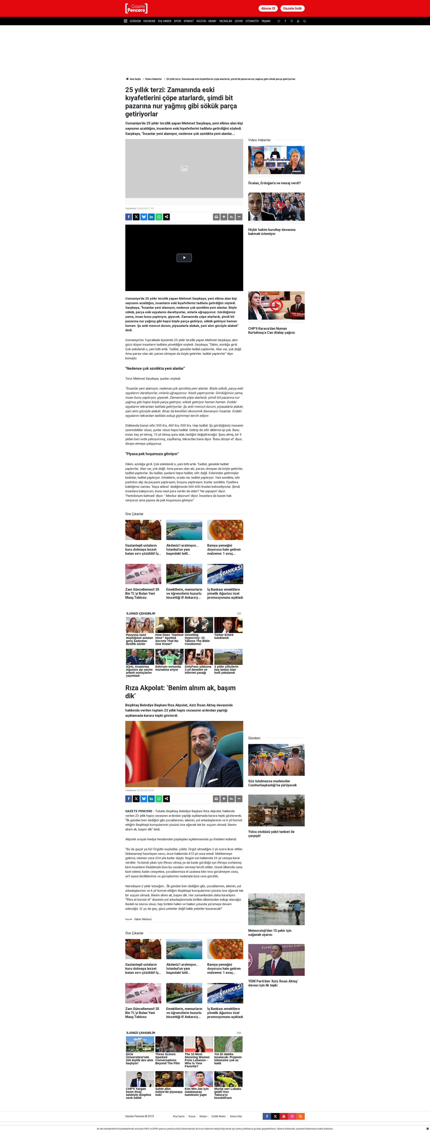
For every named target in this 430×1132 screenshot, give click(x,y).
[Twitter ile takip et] (291, 21)
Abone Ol (268, 8)
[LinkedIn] (151, 217)
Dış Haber (164, 21)
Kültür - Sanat (207, 21)
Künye (192, 1116)
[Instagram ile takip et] (292, 1116)
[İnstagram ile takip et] (279, 21)
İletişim (203, 1116)
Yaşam (266, 21)
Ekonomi (149, 21)
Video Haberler (153, 79)
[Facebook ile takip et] (285, 21)
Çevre (239, 21)
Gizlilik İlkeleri (218, 1116)
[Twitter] (136, 217)
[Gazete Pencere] (136, 8)
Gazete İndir (292, 8)
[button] (224, 217)
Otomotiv (252, 21)
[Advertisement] (276, 107)
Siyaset (189, 21)
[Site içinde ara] (304, 21)
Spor (177, 21)
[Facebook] (128, 217)
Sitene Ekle (236, 1116)
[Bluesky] (143, 217)
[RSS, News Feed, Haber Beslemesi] (300, 1116)
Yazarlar (225, 21)
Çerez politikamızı (244, 1128)
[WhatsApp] (159, 217)
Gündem (135, 21)
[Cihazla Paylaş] (166, 217)
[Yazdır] (216, 217)
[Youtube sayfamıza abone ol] (298, 21)
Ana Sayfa (135, 79)
